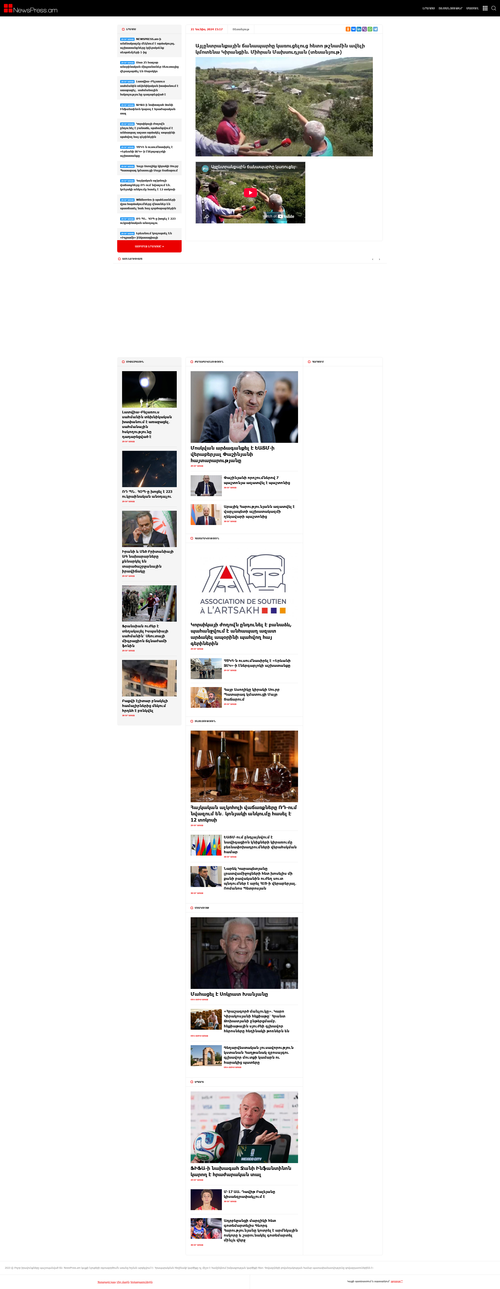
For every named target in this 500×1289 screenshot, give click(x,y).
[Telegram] (375, 29)
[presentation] (372, 259)
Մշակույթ (202, 907)
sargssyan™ (397, 1281)
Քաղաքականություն (209, 361)
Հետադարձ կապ (106, 1282)
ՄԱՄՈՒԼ (472, 8)
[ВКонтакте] (353, 29)
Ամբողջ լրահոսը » (149, 246)
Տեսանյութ (241, 29)
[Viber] (364, 29)
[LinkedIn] (359, 29)
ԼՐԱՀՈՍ (429, 8)
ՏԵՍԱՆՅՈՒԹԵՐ (450, 8)
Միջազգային (135, 361)
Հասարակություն (207, 538)
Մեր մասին (123, 1282)
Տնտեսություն (205, 721)
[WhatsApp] (370, 29)
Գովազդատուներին (141, 1282)
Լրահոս (131, 29)
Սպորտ (199, 1081)
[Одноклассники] (348, 29)
